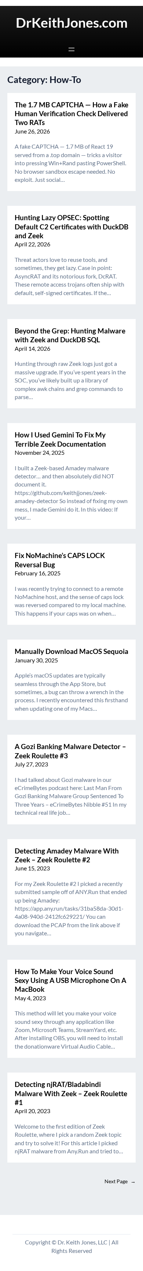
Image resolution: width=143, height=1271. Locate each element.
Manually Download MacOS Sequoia (71, 651)
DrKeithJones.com (72, 22)
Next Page (120, 1181)
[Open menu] (71, 49)
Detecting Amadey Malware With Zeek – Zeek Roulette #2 (67, 855)
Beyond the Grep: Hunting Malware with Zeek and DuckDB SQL (70, 335)
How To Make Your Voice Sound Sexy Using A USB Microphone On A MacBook (70, 980)
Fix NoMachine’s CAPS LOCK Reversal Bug (60, 559)
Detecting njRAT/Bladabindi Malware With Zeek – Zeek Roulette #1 (71, 1093)
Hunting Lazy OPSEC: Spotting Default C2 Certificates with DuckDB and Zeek (71, 227)
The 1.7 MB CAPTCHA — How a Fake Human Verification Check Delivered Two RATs (71, 114)
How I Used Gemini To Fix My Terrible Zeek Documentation (60, 439)
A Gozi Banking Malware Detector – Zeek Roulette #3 (70, 750)
